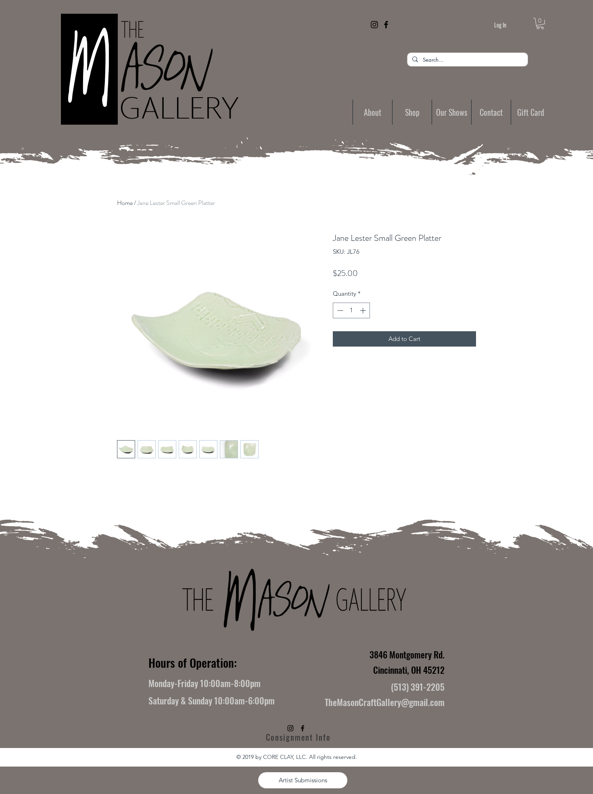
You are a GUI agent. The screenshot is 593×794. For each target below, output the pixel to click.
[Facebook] (386, 24)
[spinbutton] (351, 310)
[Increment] (363, 310)
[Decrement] (339, 310)
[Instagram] (374, 24)
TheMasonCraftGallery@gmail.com (385, 702)
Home (125, 202)
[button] (540, 23)
